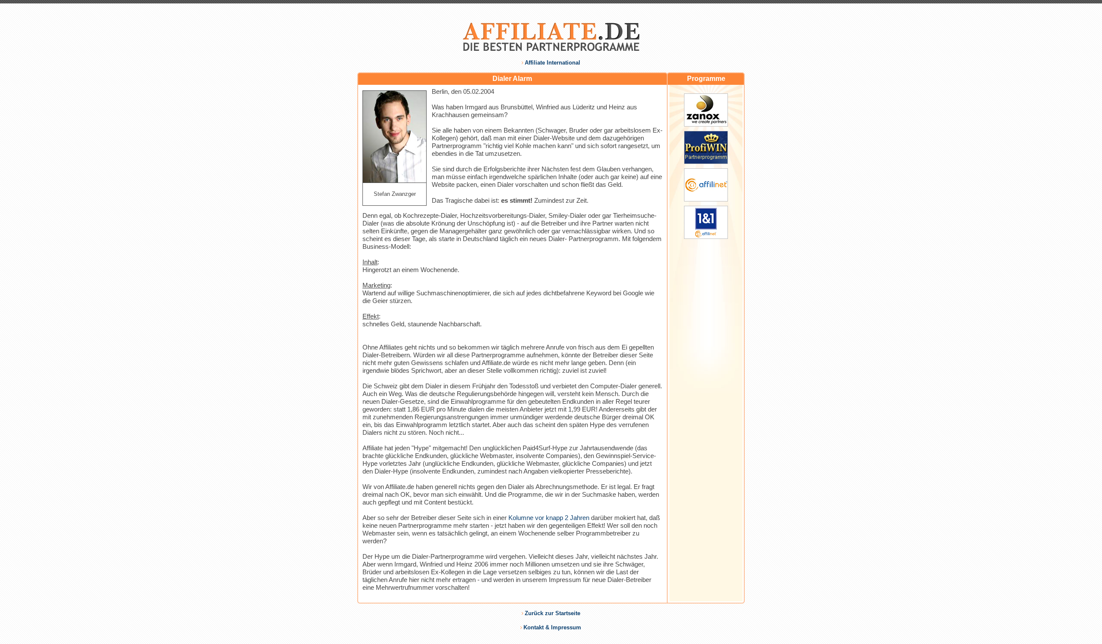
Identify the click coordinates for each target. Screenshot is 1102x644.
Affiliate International (552, 62)
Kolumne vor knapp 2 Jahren (548, 517)
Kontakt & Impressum (552, 627)
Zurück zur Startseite (552, 613)
